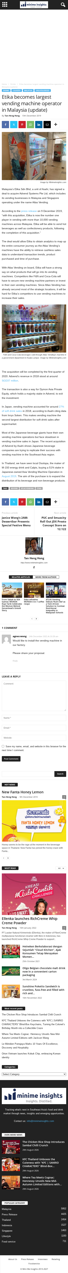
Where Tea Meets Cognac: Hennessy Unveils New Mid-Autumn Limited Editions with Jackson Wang (31, 1036)
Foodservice (34, 1263)
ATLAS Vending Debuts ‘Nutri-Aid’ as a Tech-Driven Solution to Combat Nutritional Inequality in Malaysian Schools (55, 606)
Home (4, 84)
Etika (39, 488)
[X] (13, 124)
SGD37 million (10, 380)
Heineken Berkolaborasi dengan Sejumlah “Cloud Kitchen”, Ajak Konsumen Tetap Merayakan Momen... (42, 951)
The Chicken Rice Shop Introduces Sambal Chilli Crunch (31, 1014)
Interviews (43, 1259)
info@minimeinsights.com (40, 1121)
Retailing (56, 1259)
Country (17, 90)
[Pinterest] (22, 124)
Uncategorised (43, 90)
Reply (15, 661)
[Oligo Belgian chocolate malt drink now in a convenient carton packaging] (11, 971)
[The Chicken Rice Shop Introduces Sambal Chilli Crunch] (11, 1147)
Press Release (9, 1214)
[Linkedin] (38, 124)
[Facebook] (5, 124)
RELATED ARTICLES (21, 577)
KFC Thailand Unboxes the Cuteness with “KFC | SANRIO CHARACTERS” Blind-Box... (40, 1162)
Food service (8, 1241)
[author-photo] (34, 546)
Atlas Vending (27, 488)
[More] (55, 124)
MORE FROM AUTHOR (45, 577)
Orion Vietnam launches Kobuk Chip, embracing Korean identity (31, 1055)
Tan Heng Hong (12, 115)
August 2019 (9, 476)
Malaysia (28, 90)
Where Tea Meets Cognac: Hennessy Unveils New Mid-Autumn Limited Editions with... (42, 1181)
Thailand (6, 1220)
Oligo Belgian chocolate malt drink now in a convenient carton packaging (43, 971)
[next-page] (36, 618)
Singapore (7, 1230)
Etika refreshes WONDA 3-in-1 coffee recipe (34, 601)
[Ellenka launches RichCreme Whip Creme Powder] (34, 894)
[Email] (47, 124)
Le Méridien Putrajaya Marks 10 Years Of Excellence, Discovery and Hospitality (30, 1045)
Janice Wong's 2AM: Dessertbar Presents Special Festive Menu (16, 521)
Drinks (13, 84)
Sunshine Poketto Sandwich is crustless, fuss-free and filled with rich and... (43, 990)
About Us (12, 1259)
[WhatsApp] (30, 124)
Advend (14, 488)
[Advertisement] (34, 45)
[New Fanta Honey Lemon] (34, 821)
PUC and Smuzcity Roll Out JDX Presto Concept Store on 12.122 (53, 523)
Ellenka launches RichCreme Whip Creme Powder (29, 920)
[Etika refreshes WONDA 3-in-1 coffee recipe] (34, 590)
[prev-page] (32, 618)
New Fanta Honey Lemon (23, 792)
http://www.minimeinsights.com (34, 563)
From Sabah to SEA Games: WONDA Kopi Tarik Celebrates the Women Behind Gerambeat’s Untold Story (12, 605)
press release (29, 211)
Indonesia (7, 1225)
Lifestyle (6, 1236)
